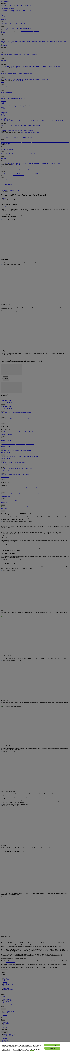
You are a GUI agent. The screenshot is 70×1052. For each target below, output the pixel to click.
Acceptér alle (52, 1048)
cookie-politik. (32, 1050)
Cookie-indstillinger (52, 1045)
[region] (35, 1047)
